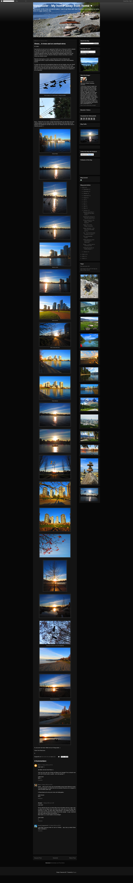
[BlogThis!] (63, 757)
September (86, 195)
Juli (84, 199)
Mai (85, 204)
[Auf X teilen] (64, 757)
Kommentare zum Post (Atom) (57, 862)
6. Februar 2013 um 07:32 (47, 764)
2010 (83, 258)
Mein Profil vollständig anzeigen (88, 105)
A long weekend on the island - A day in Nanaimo (88, 221)
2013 (83, 187)
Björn (39, 764)
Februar (86, 210)
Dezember (86, 189)
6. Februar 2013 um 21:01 (46, 784)
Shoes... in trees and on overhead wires (89, 245)
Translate (92, 53)
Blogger (74, 872)
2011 (83, 256)
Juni (85, 201)
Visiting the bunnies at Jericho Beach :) (88, 248)
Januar (85, 251)
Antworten (40, 780)
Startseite (55, 858)
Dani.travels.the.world (46, 756)
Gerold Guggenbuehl (43, 825)
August (85, 197)
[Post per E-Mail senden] (59, 756)
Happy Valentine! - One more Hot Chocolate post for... (89, 229)
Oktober (86, 193)
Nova (39, 784)
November (86, 191)
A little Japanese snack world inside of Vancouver (88, 241)
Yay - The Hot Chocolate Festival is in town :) (89, 233)
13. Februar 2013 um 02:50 (54, 825)
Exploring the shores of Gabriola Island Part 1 (89, 217)
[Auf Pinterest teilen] (67, 757)
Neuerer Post (38, 858)
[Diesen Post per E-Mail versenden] (61, 757)
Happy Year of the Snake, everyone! (88, 225)
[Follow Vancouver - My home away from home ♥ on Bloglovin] (87, 155)
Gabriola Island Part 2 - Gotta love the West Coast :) (89, 213)
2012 (83, 254)
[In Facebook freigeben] (66, 757)
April (85, 206)
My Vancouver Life (85, 266)
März (85, 208)
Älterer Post (72, 858)
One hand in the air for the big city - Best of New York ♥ (89, 269)
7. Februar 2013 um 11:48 (48, 803)
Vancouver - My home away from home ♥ (62, 5)
